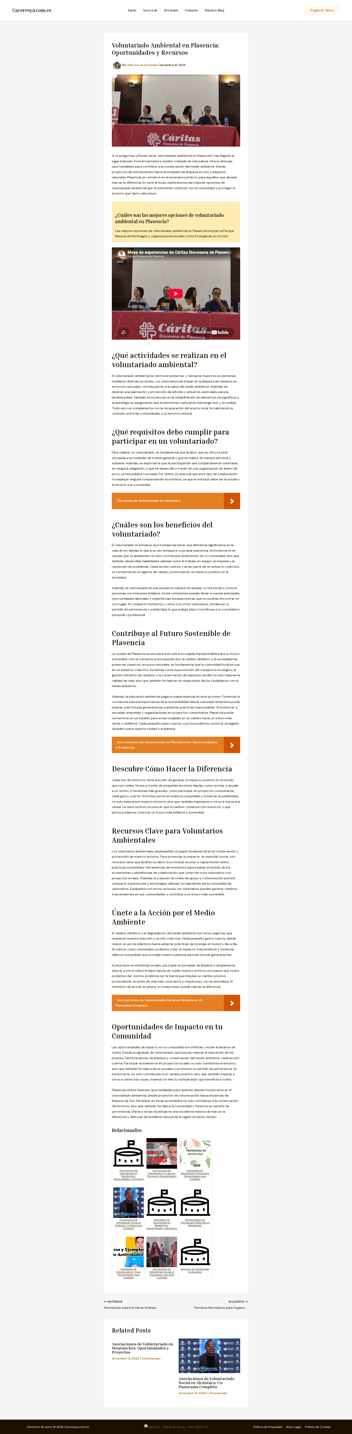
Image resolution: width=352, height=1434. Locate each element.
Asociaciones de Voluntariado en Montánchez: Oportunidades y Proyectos (142, 1347)
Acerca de (150, 10)
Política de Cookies (318, 1427)
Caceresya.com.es (31, 10)
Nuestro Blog (214, 10)
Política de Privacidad (267, 1427)
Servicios (171, 10)
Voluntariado (151, 1358)
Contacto (191, 10)
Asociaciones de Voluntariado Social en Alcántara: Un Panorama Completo (206, 1382)
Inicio (132, 10)
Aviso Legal (293, 1427)
